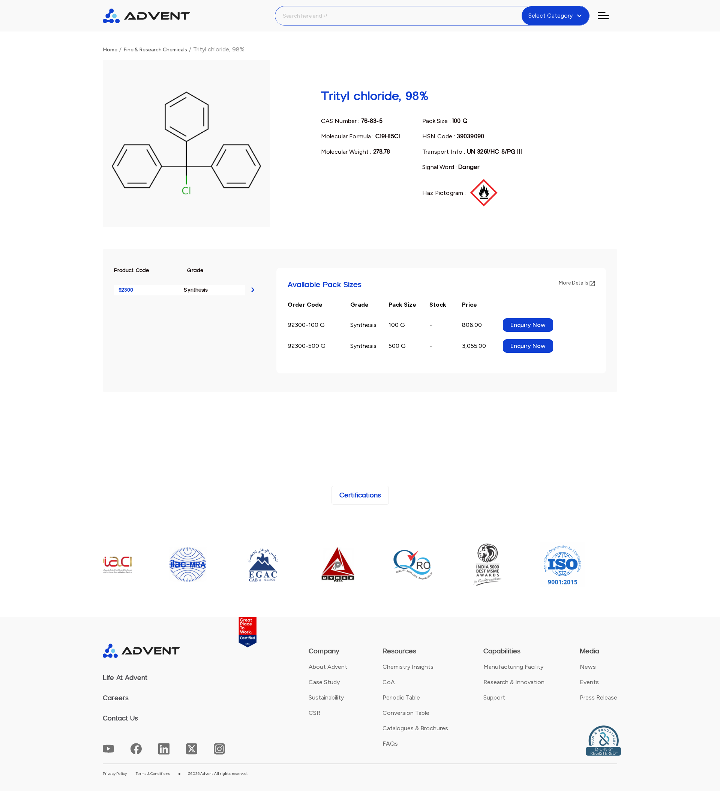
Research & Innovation (513, 682)
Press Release (598, 697)
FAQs (390, 743)
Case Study (324, 682)
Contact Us (120, 718)
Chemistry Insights (408, 666)
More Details (574, 283)
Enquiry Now (528, 324)
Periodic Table (401, 697)
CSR (314, 712)
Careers (116, 698)
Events (589, 682)
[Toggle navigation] (607, 15)
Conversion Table (405, 712)
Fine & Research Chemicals (155, 49)
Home (110, 49)
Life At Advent (125, 678)
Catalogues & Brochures (415, 728)
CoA (388, 682)
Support (494, 697)
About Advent (328, 666)
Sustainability (326, 697)
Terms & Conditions (153, 774)
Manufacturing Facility (513, 666)
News (588, 666)
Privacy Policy (115, 774)
